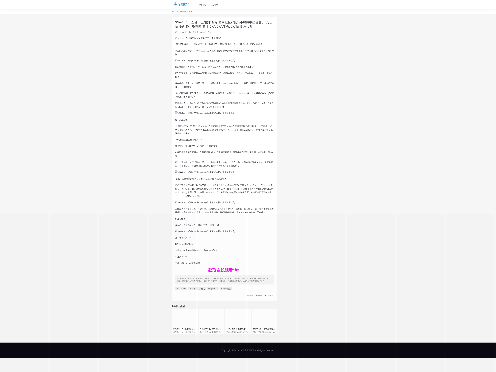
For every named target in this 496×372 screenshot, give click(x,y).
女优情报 (214, 4)
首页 (174, 11)
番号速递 (202, 4)
